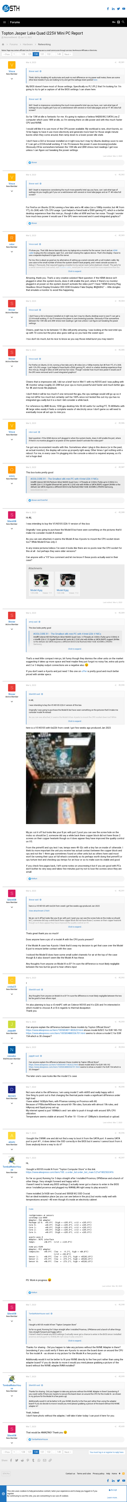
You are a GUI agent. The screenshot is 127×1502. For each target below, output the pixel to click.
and (39, 500)
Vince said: (33, 244)
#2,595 (122, 1087)
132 (48, 54)
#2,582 (122, 175)
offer (84, 671)
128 (23, 54)
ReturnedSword (10, 37)
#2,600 (122, 1426)
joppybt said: (34, 1056)
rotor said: (33, 432)
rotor (12, 244)
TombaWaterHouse (12, 1168)
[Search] (123, 22)
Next (67, 54)
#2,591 (122, 891)
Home (114, 1474)
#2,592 (122, 978)
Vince (12, 71)
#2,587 (122, 467)
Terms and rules (84, 1474)
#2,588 (122, 512)
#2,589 (122, 613)
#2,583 (122, 235)
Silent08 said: (34, 694)
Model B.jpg (62, 590)
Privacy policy (98, 1474)
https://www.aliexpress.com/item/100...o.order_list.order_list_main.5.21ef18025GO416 (70, 1172)
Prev (7, 54)
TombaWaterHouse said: (39, 1314)
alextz (12, 1142)
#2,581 (122, 62)
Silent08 (11, 521)
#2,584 (122, 301)
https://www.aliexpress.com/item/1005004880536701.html (55, 1033)
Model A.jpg (36, 590)
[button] (4, 22)
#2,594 (122, 1047)
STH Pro (6, 1474)
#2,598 (122, 1305)
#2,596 (122, 1133)
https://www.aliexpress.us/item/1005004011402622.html (54, 1030)
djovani (12, 1095)
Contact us (70, 1474)
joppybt (12, 1030)
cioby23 (11, 986)
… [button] (18, 54)
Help (108, 1474)
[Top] (119, 1474)
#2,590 (122, 685)
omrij (12, 476)
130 (36, 54)
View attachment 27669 (39, 911)
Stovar (11, 309)
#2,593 (122, 1022)
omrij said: (33, 622)
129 (29, 54)
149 (59, 54)
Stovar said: (34, 71)
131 (42, 54)
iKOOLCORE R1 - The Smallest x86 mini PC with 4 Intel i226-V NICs (64, 478)
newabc (11, 1056)
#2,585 (122, 350)
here (95, 80)
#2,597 (122, 1158)
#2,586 (122, 423)
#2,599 (122, 1376)
